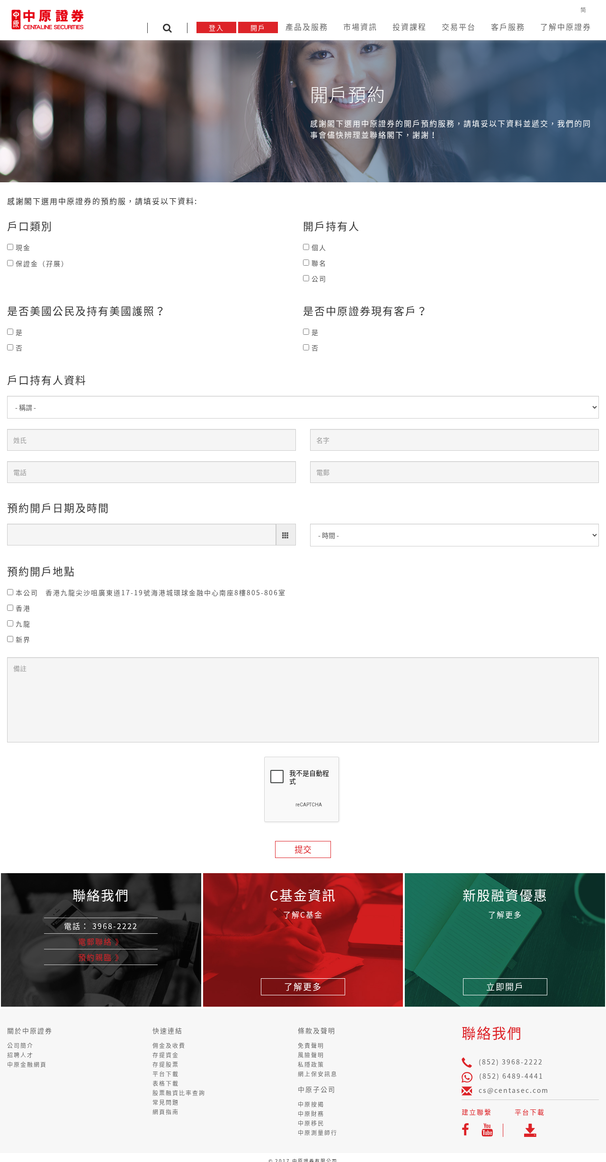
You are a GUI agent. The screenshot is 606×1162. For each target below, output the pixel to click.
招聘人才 (20, 1055)
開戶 (312, 27)
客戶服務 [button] (527, 26)
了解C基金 (303, 914)
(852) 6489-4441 (511, 1076)
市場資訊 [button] (402, 26)
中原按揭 (311, 1104)
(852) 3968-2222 (511, 1061)
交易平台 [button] (485, 26)
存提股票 (165, 1064)
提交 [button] (303, 849)
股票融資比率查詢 (178, 1093)
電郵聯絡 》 (101, 941)
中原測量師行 (318, 1132)
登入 (270, 27)
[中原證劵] (47, 18)
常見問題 (165, 1102)
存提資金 (165, 1055)
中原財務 (311, 1113)
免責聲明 (311, 1045)
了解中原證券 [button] (576, 26)
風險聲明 (311, 1055)
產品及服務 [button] (356, 26)
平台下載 (165, 1074)
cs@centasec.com (514, 1090)
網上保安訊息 (318, 1074)
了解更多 (303, 986)
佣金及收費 (169, 1045)
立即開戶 (505, 986)
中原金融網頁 (27, 1064)
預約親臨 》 (101, 957)
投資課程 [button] (443, 26)
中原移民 (311, 1123)
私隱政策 (311, 1064)
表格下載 (165, 1083)
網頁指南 (165, 1112)
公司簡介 (20, 1045)
